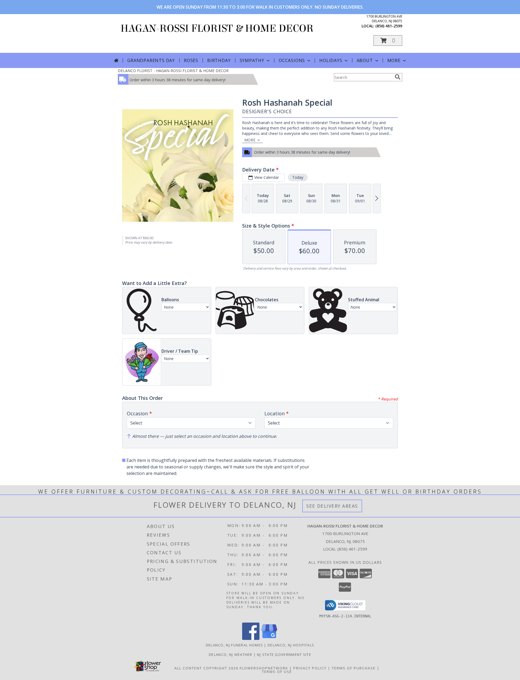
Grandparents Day (151, 60)
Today (297, 177)
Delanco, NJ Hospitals (291, 645)
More (394, 60)
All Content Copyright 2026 (206, 668)
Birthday (218, 60)
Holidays (330, 60)
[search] (397, 77)
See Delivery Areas (332, 506)
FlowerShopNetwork (264, 668)
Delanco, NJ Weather (230, 654)
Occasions (292, 60)
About (365, 60)
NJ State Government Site (284, 654)
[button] (387, 40)
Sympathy (252, 60)
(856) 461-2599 (388, 25)
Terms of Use (277, 671)
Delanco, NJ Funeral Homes (234, 645)
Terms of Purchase (354, 668)
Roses (191, 60)
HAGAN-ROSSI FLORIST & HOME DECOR (217, 28)
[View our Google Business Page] (269, 638)
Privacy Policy (310, 668)
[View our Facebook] (250, 638)
